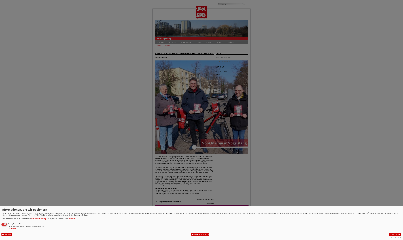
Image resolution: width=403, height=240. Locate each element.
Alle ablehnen (6, 234)
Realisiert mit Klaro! (396, 238)
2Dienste (12, 228)
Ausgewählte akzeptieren (200, 234)
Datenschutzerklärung (38, 219)
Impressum (72, 219)
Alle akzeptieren (395, 234)
